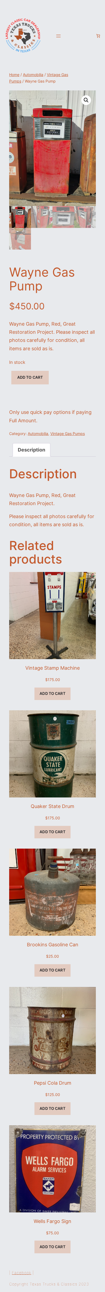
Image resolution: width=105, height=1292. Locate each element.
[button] (86, 100)
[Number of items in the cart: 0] (98, 36)
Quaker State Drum (52, 806)
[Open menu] (58, 36)
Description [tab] (31, 450)
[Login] (89, 36)
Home (14, 75)
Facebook (21, 1272)
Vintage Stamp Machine (52, 668)
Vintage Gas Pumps (67, 433)
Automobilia (33, 75)
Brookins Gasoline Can (52, 944)
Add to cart (30, 377)
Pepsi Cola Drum (52, 1083)
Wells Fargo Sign (52, 1221)
